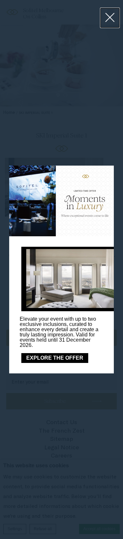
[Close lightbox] (110, 18)
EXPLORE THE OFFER (54, 358)
